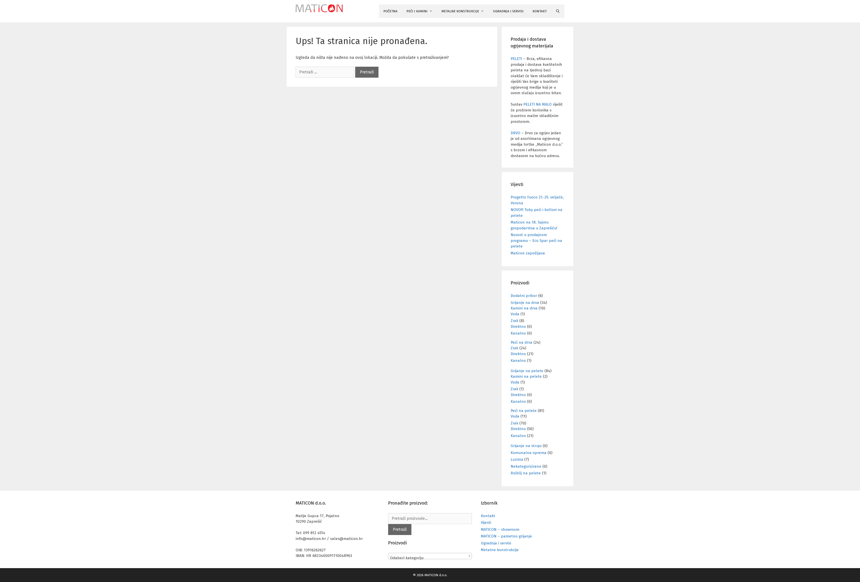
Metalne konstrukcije (500, 550)
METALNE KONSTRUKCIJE (460, 11)
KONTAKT (540, 11)
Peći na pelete (524, 410)
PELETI (516, 58)
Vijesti (486, 522)
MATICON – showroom (500, 529)
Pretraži (400, 529)
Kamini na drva (524, 308)
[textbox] (429, 558)
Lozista (517, 459)
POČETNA (390, 11)
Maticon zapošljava (528, 253)
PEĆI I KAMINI (417, 11)
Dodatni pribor (524, 295)
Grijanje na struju (526, 445)
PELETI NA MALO (537, 104)
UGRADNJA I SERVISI (508, 11)
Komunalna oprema (528, 452)
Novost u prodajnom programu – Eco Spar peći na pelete (536, 240)
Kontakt (488, 516)
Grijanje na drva (525, 302)
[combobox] (430, 556)
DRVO (515, 133)
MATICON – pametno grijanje (506, 536)
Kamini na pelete (526, 376)
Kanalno (518, 333)
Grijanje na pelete (527, 371)
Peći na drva (521, 342)
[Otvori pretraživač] (557, 11)
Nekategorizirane (526, 466)
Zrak (514, 320)
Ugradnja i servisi (496, 543)
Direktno (518, 326)
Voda (515, 314)
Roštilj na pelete (526, 473)
